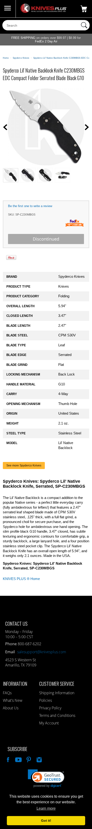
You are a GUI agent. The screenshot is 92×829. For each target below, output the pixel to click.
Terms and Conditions (57, 715)
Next (87, 127)
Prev (5, 127)
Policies (45, 700)
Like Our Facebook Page (7, 759)
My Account (49, 723)
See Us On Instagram (38, 759)
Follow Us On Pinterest (28, 759)
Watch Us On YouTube (18, 759)
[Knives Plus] (44, 12)
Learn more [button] (46, 808)
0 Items (83, 8)
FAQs (7, 692)
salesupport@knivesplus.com (41, 651)
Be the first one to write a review (30, 206)
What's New (12, 700)
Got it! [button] (46, 820)
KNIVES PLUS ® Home (21, 579)
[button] (46, 778)
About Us (10, 708)
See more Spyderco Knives (23, 465)
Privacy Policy (50, 708)
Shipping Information (56, 692)
